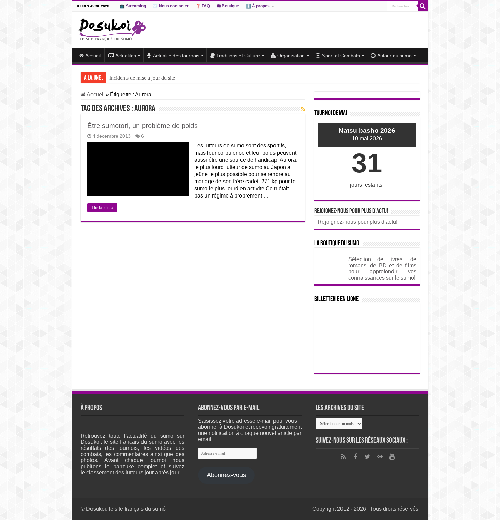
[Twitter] (367, 456)
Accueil (93, 55)
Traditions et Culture (238, 55)
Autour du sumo (394, 55)
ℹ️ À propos (258, 6)
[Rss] (343, 456)
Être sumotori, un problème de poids (142, 125)
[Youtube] (392, 456)
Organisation (291, 55)
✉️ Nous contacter (171, 6)
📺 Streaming (133, 6)
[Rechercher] (423, 6)
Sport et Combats (341, 55)
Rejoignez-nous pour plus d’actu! (351, 211)
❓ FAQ (203, 6)
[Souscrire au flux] (303, 109)
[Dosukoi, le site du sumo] (112, 28)
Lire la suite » (102, 207)
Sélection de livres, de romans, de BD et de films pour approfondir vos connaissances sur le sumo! (382, 268)
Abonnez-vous (226, 475)
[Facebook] (355, 456)
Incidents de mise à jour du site (142, 78)
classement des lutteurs (114, 472)
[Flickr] (379, 456)
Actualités (125, 55)
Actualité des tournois (176, 55)
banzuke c (126, 466)
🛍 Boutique (228, 6)
